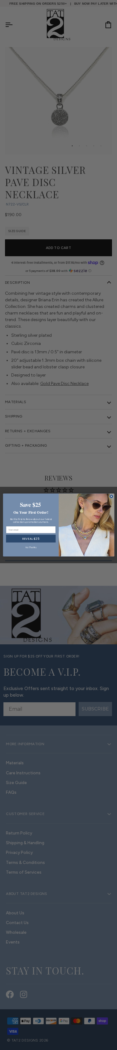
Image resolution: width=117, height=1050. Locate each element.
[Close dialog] (111, 496)
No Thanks (30, 547)
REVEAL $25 (30, 539)
